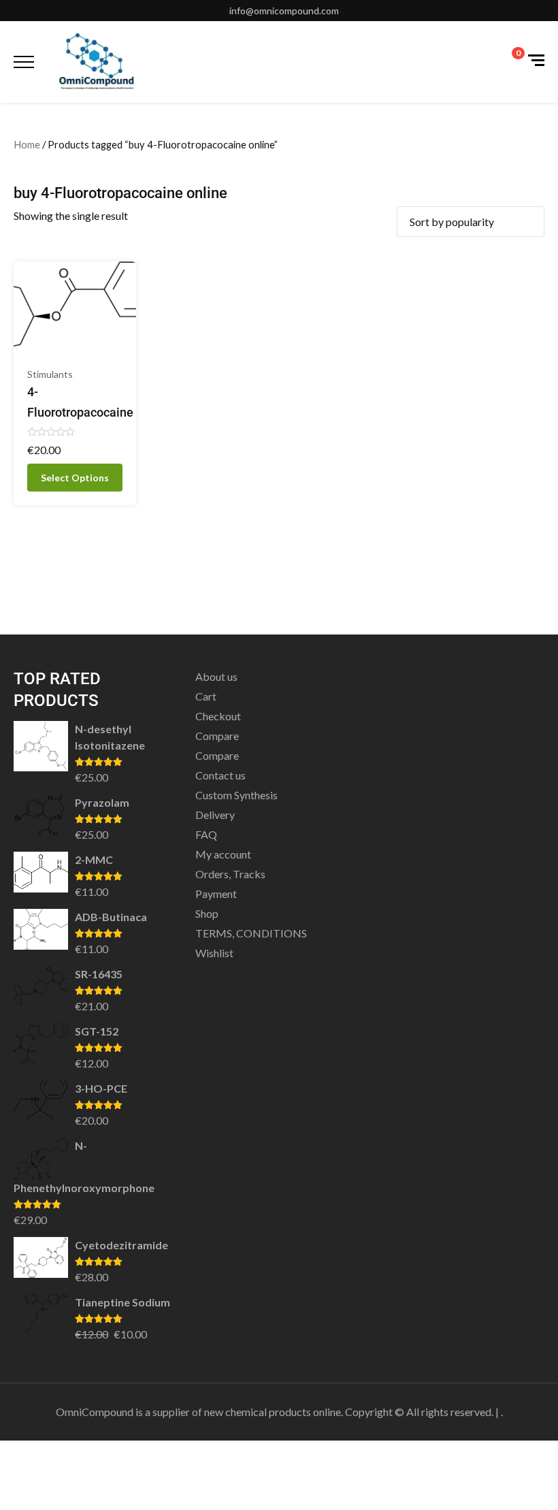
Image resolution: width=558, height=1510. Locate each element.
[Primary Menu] (24, 62)
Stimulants (50, 374)
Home (27, 144)
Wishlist (214, 952)
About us (216, 676)
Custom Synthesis (236, 794)
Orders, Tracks (230, 873)
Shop (206, 913)
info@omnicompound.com (284, 10)
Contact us (220, 775)
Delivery (215, 814)
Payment (216, 893)
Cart (205, 696)
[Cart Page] (509, 60)
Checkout (218, 715)
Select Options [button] (75, 477)
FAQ (206, 834)
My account (223, 854)
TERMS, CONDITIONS (251, 933)
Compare (217, 735)
